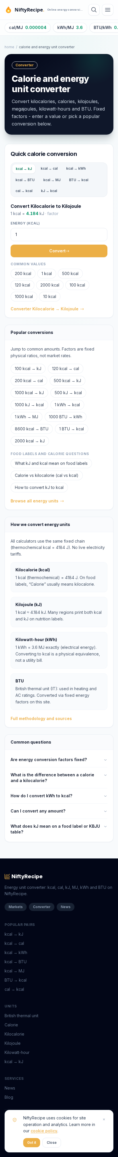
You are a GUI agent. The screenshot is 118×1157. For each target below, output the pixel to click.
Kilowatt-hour (17, 1052)
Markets (16, 907)
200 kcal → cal (29, 380)
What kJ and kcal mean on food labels (51, 463)
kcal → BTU (25, 180)
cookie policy (44, 1130)
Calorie (11, 1024)
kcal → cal (49, 168)
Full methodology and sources (41, 718)
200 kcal (23, 273)
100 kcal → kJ (28, 368)
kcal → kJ (24, 169)
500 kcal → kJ (67, 380)
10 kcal (49, 296)
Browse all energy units (34, 500)
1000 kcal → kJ (29, 392)
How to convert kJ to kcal (39, 487)
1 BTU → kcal (71, 428)
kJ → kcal (49, 191)
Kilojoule (13, 1043)
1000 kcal (24, 296)
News (65, 907)
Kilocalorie (14, 1034)
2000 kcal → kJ (30, 440)
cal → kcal (23, 191)
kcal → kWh (76, 168)
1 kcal (47, 273)
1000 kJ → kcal (29, 404)
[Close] (104, 1119)
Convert (57, 250)
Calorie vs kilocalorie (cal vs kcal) (46, 475)
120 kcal (22, 285)
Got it (31, 1142)
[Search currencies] (94, 10)
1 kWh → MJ (26, 416)
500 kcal (70, 273)
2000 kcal (49, 285)
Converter (41, 907)
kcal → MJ (51, 180)
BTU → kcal (78, 180)
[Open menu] (107, 10)
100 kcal (77, 285)
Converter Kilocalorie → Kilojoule (44, 308)
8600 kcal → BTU (31, 428)
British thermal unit (21, 1015)
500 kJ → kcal (68, 392)
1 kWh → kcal (67, 404)
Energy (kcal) (25, 223)
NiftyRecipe (27, 876)
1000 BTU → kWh (65, 416)
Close (52, 1142)
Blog (9, 1097)
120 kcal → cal (65, 368)
